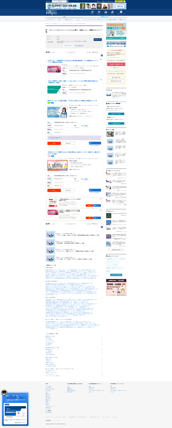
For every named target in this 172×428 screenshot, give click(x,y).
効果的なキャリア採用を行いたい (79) (52, 275)
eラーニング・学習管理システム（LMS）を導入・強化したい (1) (87, 325)
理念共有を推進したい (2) (64, 310)
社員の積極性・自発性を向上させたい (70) (77, 284)
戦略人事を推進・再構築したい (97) (66, 301)
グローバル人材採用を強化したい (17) (68, 272)
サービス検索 (48, 387)
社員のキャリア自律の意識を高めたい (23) (89, 303)
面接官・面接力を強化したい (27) (52, 271)
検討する (98, 205)
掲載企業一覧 (48, 407)
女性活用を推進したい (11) (72, 306)
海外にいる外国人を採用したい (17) (75, 278)
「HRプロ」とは (49, 417)
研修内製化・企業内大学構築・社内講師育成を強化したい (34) (57, 284)
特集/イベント (48, 396)
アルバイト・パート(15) (50, 341)
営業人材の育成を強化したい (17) (69, 291)
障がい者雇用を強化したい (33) (80, 275)
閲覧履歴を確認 (116, 123)
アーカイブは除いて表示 (70, 52)
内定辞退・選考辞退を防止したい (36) (88, 269)
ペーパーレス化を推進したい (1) (51, 328)
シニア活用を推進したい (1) (83, 306)
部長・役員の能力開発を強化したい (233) (82, 290)
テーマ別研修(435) (49, 351)
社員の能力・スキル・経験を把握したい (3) (53, 325)
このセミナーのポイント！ (56, 137)
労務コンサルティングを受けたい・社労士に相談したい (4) (56, 316)
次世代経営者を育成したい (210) (87, 283)
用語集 (47, 393)
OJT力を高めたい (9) (80, 291)
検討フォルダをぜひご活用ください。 (113, 110)
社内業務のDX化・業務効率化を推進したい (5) (67, 327)
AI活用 (115, 264)
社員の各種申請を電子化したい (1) (52, 327)
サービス (59, 19)
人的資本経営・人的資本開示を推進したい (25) (84, 309)
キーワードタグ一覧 (116, 274)
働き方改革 (123, 258)
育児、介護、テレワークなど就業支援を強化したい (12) (56, 306)
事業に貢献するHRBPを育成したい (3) (86, 313)
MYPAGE (105, 1)
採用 (68, 386)
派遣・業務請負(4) (49, 343)
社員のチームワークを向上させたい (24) (53, 287)
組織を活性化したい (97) (67, 302)
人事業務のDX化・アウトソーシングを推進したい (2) (90, 324)
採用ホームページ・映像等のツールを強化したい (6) (85, 272)
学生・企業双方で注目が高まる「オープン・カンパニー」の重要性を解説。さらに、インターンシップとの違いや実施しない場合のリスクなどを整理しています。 (119, 95)
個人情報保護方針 (72, 417)
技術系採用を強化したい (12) (75, 271)
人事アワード (99, 13)
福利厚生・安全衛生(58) (50, 364)
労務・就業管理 (70, 391)
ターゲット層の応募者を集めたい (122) (73, 269)
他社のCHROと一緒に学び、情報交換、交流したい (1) (55, 313)
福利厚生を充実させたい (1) (51, 309)
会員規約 (118, 60)
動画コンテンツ (122, 19)
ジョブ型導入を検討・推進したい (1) (52, 310)
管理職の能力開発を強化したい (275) (67, 290)
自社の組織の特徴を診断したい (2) (52, 321)
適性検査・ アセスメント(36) (51, 372)
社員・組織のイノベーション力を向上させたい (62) (70, 287)
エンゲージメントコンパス (121, 13)
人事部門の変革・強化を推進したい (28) (53, 303)
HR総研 (105, 13)
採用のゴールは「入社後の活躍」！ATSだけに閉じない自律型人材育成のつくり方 (72, 100)
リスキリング (109, 261)
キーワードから (50, 19)
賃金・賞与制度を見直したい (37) (91, 299)
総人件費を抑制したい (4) (50, 305)
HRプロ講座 (48, 397)
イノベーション (116, 261)
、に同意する (116, 60)
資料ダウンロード (68, 19)
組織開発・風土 (70, 389)
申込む (54, 143)
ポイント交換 (48, 408)
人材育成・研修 (91, 387)
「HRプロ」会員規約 (106, 417)
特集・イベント (101, 19)
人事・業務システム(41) (50, 370)
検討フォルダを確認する (95, 145)
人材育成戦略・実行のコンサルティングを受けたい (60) (56, 283)
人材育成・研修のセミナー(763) (53, 347)
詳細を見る (68, 143)
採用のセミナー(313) (51, 336)
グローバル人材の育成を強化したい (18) (78, 293)
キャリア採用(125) (49, 339)
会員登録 (120, 1)
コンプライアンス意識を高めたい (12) (77, 310)
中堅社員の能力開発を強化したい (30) (52, 290)
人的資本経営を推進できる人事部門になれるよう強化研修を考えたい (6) (59, 312)
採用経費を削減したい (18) (84, 274)
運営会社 (64, 417)
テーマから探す (48, 386)
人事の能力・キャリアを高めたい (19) (80, 302)
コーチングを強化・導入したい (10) (87, 287)
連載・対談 (48, 394)
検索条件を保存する (68, 45)
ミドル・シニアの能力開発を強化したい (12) (54, 291)
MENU (49, 1)
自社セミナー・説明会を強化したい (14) (53, 272)
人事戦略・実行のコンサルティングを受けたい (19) (70, 303)
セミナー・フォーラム (62, 23)
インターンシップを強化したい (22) (88, 271)
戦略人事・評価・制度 (71, 390)
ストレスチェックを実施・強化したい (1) (66, 321)
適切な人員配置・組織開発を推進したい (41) (54, 302)
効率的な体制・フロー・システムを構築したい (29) (69, 274)
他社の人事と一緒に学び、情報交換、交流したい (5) (82, 312)
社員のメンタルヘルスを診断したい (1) (83, 321)
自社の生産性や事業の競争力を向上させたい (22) (66, 309)
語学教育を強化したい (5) (91, 293)
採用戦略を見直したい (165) (64, 271)
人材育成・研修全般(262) (50, 354)
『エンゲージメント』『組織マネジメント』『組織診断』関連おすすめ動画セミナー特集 (120, 155)
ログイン (99, 1)
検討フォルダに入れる (96, 143)
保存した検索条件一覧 (79, 45)
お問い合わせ (115, 417)
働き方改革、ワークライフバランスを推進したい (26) (80, 305)
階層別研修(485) (49, 349)
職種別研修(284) (49, 352)
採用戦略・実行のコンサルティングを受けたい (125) (55, 269)
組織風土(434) (48, 359)
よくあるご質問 (57, 417)
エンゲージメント (116, 258)
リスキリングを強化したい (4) (51, 293)
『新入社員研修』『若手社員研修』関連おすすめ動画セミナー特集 (120, 147)
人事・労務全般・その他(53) (51, 366)
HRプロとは (111, 1)
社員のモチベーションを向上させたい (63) (86, 286)
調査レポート (115, 19)
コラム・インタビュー (92, 19)
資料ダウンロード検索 (50, 389)
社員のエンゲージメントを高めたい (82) (81, 301)
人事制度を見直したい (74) (50, 299)
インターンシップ (110, 264)
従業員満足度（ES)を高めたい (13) (52, 301)
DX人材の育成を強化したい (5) (90, 291)
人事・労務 (91, 389)
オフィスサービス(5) (49, 374)
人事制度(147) (48, 360)
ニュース (85, 19)
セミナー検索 (48, 390)
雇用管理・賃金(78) (49, 362)
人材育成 (68, 387)
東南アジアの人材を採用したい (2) (90, 278)
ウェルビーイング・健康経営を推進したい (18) (54, 308)
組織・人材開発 (48, 412)
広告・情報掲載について (82, 417)
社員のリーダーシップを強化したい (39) (70, 286)
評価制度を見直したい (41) (61, 299)
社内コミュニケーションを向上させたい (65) (54, 286)
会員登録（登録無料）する (116, 64)
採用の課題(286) (50, 267)
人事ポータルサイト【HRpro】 (51, 23)
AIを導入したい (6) (49, 278)
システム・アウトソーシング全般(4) (52, 375)
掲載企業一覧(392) (116, 249)
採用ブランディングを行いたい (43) (67, 275)
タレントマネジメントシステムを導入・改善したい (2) (55, 324)
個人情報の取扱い (112, 60)
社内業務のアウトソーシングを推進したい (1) (85, 327)
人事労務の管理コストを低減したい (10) (86, 308)
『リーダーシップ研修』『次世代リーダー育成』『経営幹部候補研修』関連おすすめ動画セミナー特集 (120, 141)
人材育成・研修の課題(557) (52, 281)
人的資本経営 (109, 258)
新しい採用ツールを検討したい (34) (52, 274)
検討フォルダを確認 (116, 113)
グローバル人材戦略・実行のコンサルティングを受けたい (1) (57, 315)
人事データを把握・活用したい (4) (73, 324)
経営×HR (112, 13)
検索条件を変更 (98, 39)
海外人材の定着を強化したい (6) (51, 294)
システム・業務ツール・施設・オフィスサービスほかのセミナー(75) (60, 368)
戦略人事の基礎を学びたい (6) (72, 313)
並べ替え (89, 52)
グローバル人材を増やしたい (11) (64, 293)
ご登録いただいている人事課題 (12, 399)
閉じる (26, 394)
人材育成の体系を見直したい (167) (73, 283)
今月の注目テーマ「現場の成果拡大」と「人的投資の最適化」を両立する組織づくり (120, 133)
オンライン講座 (108, 19)
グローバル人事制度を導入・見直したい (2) (77, 315)
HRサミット (92, 13)
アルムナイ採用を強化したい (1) (93, 275)
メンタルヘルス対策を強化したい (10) (71, 308)
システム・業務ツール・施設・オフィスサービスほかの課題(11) (59, 319)
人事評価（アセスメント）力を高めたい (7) (75, 299)
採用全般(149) (48, 344)
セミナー (78, 19)
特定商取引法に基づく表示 (94, 417)
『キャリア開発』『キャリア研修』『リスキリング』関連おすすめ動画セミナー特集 (120, 162)
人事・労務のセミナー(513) (52, 357)
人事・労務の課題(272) (51, 297)
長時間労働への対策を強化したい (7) (62, 305)
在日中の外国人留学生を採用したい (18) (61, 278)
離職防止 (108, 271)
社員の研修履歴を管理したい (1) (68, 325)
